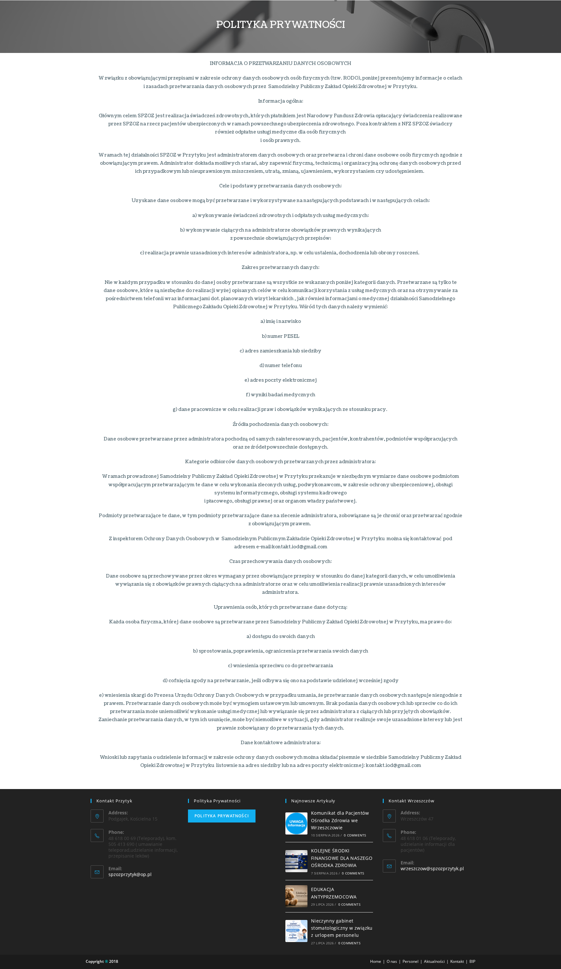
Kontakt (457, 961)
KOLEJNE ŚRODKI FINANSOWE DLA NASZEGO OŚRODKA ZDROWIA (341, 858)
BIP (472, 961)
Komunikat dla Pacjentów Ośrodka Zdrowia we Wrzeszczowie (340, 820)
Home (375, 961)
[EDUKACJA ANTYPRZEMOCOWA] (296, 896)
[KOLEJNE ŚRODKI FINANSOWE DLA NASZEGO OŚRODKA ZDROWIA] (296, 861)
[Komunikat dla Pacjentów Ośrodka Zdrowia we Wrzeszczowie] (296, 823)
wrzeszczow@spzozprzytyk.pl (432, 868)
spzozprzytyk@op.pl (130, 874)
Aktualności (434, 961)
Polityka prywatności (221, 816)
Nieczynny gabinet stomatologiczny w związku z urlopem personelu (342, 928)
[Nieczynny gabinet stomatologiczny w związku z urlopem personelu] (296, 931)
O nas (392, 961)
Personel (410, 961)
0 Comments (355, 835)
